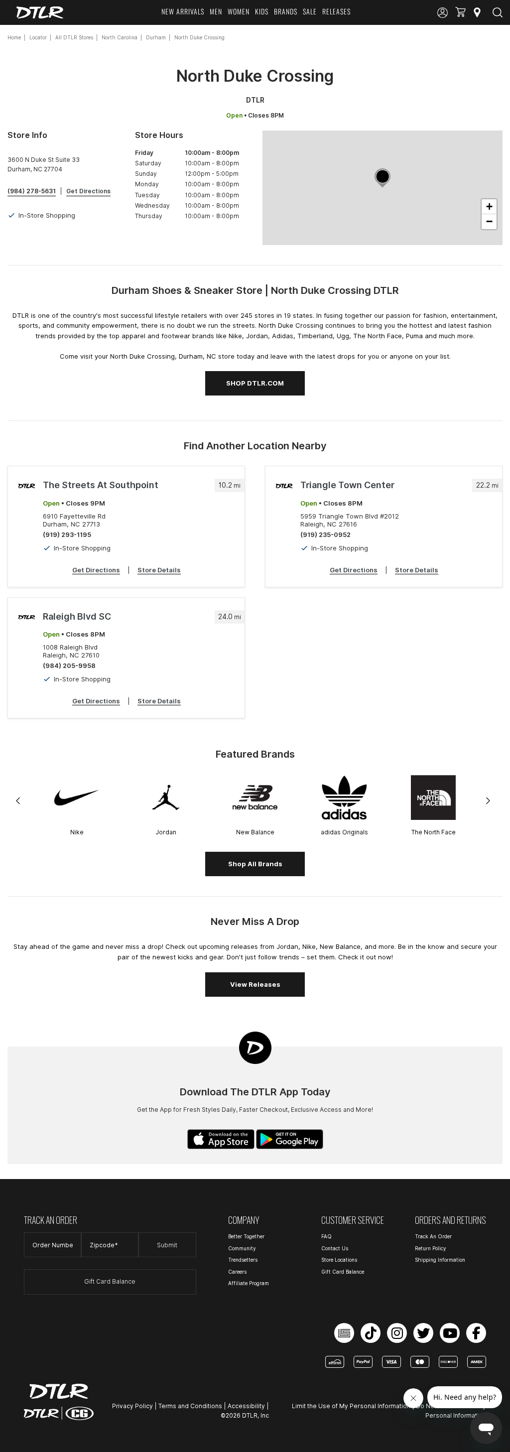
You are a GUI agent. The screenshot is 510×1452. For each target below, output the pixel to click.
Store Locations (339, 1260)
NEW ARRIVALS (182, 11)
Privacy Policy (132, 1406)
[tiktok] (371, 1333)
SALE (310, 11)
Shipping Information (440, 1260)
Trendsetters (242, 1260)
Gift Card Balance (109, 1281)
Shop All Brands (255, 864)
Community (242, 1248)
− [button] (489, 221)
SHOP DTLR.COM (255, 383)
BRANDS (285, 11)
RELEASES (336, 11)
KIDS (261, 11)
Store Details (159, 570)
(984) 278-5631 (31, 191)
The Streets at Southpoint (100, 485)
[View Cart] (460, 12)
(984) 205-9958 (69, 665)
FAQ (326, 1236)
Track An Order (433, 1236)
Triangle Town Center (347, 485)
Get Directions (88, 191)
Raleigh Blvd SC (77, 616)
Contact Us (334, 1248)
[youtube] (450, 1333)
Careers (237, 1272)
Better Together (246, 1236)
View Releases (255, 984)
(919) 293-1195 (67, 534)
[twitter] (423, 1333)
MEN (216, 11)
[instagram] (397, 1333)
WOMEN (239, 11)
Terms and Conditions (190, 1406)
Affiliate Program (248, 1283)
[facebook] (476, 1333)
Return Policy (430, 1248)
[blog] (344, 1333)
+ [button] (489, 206)
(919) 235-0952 (325, 534)
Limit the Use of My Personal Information (351, 1406)
